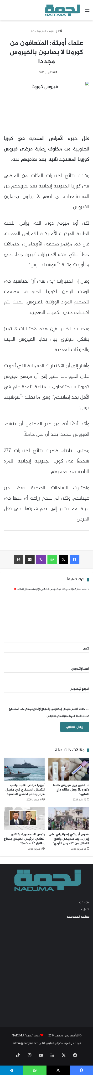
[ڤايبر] (41, 559)
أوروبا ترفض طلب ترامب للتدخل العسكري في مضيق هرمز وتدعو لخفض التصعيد (25, 789)
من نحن (84, 902)
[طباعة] (18, 559)
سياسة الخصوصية (78, 917)
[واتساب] (52, 559)
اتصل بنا (84, 909)
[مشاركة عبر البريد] (30, 559)
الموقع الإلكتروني (79, 689)
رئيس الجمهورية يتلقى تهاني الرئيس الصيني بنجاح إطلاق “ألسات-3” (24, 839)
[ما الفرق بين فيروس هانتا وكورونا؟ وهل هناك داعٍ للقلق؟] (68, 769)
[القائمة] (87, 12)
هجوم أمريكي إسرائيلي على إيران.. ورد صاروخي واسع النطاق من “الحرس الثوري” (68, 839)
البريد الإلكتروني (80, 668)
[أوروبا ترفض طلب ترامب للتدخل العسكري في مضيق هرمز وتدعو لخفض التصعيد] (24, 769)
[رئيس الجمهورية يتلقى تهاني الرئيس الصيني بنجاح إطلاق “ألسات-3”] (24, 818)
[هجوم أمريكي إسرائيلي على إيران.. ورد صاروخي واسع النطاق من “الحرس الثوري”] (68, 818)
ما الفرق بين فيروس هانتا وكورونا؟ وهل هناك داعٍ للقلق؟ (71, 789)
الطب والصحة (38, 31)
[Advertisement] (46, 973)
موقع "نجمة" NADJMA (26, 1035)
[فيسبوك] (74, 559)
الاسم (86, 648)
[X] (63, 559)
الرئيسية (54, 31)
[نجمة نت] (62, 10)
